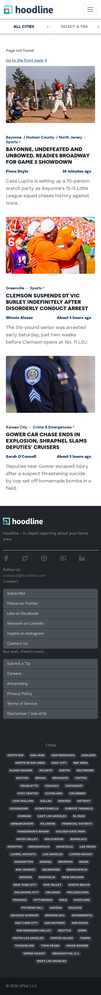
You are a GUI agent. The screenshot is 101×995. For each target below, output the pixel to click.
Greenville (15, 288)
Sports (12, 142)
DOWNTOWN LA (46, 808)
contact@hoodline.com (24, 576)
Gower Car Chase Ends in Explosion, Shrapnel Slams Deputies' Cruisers (46, 440)
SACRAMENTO (82, 915)
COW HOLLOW (23, 801)
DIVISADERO (19, 808)
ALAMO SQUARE (20, 770)
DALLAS (45, 801)
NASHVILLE (47, 877)
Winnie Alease (19, 318)
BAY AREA (81, 763)
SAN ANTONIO (55, 923)
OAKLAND (88, 755)
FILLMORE (47, 823)
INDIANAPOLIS (39, 846)
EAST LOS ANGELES (52, 816)
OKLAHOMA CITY (26, 892)
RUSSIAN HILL (55, 915)
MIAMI (83, 862)
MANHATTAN (23, 862)
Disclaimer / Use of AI (26, 714)
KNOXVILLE (64, 846)
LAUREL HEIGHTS (23, 854)
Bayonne (14, 137)
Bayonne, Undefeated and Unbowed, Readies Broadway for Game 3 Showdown (48, 155)
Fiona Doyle (17, 172)
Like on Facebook (22, 614)
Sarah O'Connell (21, 457)
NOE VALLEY (52, 885)
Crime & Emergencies (52, 427)
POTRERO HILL (32, 908)
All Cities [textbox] (23, 26)
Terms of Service (22, 704)
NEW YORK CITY (25, 885)
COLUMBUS (77, 793)
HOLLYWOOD (54, 839)
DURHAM (24, 816)
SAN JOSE (37, 755)
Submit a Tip (18, 664)
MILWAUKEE (51, 869)
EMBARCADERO (22, 823)
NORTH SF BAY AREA (30, 763)
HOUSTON (14, 846)
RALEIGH (75, 908)
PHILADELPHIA (78, 892)
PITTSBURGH (43, 900)
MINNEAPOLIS (77, 869)
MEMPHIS (65, 862)
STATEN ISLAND (61, 938)
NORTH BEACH (79, 885)
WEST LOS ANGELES (51, 961)
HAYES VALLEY (27, 839)
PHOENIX (20, 900)
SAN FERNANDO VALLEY (33, 930)
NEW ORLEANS (73, 877)
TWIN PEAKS (50, 945)
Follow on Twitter (22, 604)
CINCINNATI (74, 786)
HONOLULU (78, 839)
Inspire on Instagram (25, 634)
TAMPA (85, 938)
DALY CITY (59, 763)
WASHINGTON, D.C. (66, 953)
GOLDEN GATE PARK (70, 831)
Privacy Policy (19, 694)
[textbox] (76, 26)
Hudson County (40, 137)
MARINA (45, 862)
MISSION (25, 877)
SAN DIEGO (80, 923)
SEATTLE (64, 930)
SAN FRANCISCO (63, 755)
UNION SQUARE (77, 945)
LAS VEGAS (88, 846)
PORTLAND (82, 900)
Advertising (17, 684)
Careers (14, 674)
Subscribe (16, 594)
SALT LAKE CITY (26, 923)
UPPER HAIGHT (34, 953)
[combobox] (25, 26)
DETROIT (83, 801)
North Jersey (70, 137)
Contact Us (17, 644)
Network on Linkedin (25, 624)
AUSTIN (64, 770)
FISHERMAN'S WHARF (33, 831)
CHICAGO (52, 786)
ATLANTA (45, 770)
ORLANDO (53, 892)
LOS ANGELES (53, 854)
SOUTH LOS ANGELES (28, 938)
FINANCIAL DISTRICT (77, 823)
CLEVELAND (54, 793)
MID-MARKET (26, 869)
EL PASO (79, 816)
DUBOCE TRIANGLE (79, 808)
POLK (63, 900)
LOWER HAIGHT (80, 854)
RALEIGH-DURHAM (24, 915)
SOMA (82, 930)
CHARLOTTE (29, 786)
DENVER (64, 801)
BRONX (40, 778)
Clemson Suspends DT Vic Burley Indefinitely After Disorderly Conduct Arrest (47, 301)
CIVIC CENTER (27, 793)
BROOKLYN (60, 778)
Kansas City (16, 427)
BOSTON (22, 778)
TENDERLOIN (24, 945)
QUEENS (56, 908)
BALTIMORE (85, 770)
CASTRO (81, 778)
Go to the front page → (26, 61)
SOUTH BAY (15, 755)
